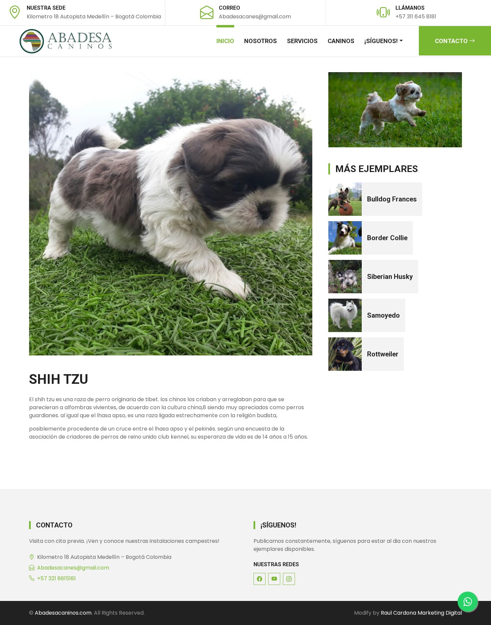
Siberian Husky (390, 277)
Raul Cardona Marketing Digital (421, 613)
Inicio (225, 40)
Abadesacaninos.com (63, 613)
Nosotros (260, 40)
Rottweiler (382, 354)
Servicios (302, 40)
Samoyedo (383, 315)
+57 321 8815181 (56, 578)
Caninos (341, 40)
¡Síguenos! (381, 40)
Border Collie (387, 238)
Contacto (452, 40)
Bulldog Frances (392, 199)
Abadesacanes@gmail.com (73, 568)
